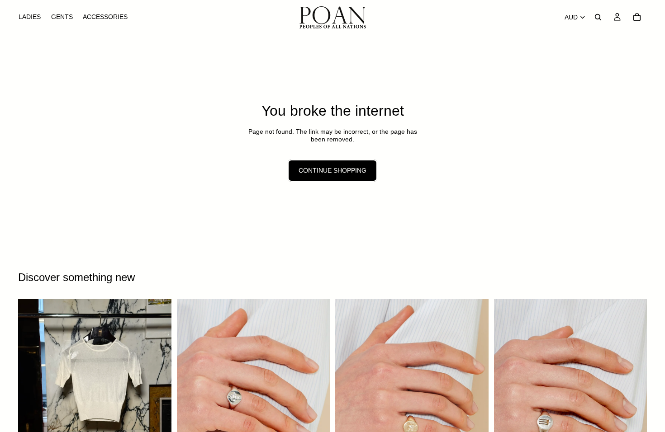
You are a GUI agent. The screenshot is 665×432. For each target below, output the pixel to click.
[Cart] (637, 17)
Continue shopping (332, 170)
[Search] (598, 17)
